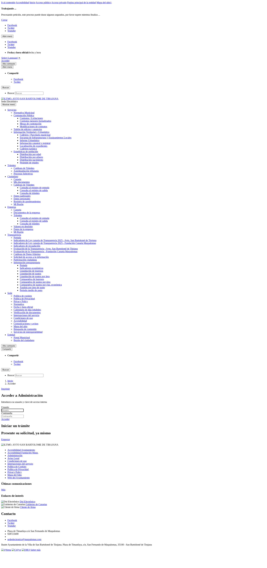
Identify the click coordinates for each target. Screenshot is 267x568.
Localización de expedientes (33, 146)
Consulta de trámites (30, 193)
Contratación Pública (24, 115)
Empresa (11, 207)
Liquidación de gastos (30, 273)
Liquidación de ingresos (31, 271)
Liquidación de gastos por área (35, 276)
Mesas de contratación (30, 123)
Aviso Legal (13, 458)
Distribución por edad (30, 154)
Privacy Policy (21, 301)
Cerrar (4, 20)
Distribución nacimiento (31, 160)
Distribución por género (31, 157)
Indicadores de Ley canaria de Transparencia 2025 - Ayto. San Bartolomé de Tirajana (55, 240)
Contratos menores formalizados (35, 121)
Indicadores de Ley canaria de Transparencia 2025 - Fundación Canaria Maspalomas (55, 243)
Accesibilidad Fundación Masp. (22, 452)
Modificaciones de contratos (33, 126)
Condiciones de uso (23, 318)
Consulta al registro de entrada (34, 187)
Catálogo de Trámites (24, 168)
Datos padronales (22, 196)
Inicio (32, 2)
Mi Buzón (18, 204)
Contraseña (6, 413)
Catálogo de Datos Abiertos (27, 254)
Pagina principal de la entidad (81, 2)
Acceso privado (59, 2)
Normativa (19, 304)
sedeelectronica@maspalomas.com (24, 539)
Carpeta (17, 179)
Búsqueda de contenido (25, 329)
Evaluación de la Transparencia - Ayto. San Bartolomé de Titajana (46, 248)
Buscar (10, 93)
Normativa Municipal (24, 112)
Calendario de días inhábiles (27, 309)
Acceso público (43, 2)
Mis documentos (22, 182)
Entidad (11, 334)
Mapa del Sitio (14, 475)
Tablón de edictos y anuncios (28, 129)
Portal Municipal (22, 337)
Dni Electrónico (27, 501)
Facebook (18, 79)
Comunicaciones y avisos (26, 323)
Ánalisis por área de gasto (32, 287)
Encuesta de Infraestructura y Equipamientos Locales (45, 137)
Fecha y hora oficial (23, 307)
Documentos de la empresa (27, 212)
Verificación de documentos (27, 312)
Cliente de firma (28, 507)
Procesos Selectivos (23, 173)
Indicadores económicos (31, 268)
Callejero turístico (28, 148)
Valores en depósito (23, 226)
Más (3, 489)
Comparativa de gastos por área (35, 282)
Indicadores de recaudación (27, 246)
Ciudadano (12, 176)
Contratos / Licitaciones (31, 118)
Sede (9, 293)
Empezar (5, 439)
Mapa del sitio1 (104, 2)
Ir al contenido (8, 2)
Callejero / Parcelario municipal (35, 135)
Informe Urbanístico (29, 140)
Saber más (35, 550)
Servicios (11, 110)
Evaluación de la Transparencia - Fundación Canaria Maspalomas (45, 251)
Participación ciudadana (25, 259)
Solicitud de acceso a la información (31, 257)
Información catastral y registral (35, 143)
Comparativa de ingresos (32, 279)
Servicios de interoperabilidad (28, 332)
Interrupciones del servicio (26, 315)
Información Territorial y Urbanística (31, 132)
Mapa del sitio (20, 326)
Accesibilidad (22, 2)
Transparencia (14, 234)
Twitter (17, 82)
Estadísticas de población (26, 151)
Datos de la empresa (23, 229)
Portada (17, 237)
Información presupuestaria (27, 262)
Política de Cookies (16, 466)
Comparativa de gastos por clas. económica (41, 284)
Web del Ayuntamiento (18, 477)
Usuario (5, 407)
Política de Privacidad (24, 298)
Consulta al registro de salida (34, 190)
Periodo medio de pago (31, 290)
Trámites (11, 165)
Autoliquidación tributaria (26, 171)
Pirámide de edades (29, 162)
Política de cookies (23, 296)
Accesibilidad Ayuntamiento (21, 450)
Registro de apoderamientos (27, 201)
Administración (14, 455)
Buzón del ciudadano (24, 340)
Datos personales (22, 198)
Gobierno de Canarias (36, 504)
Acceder (5, 60)
